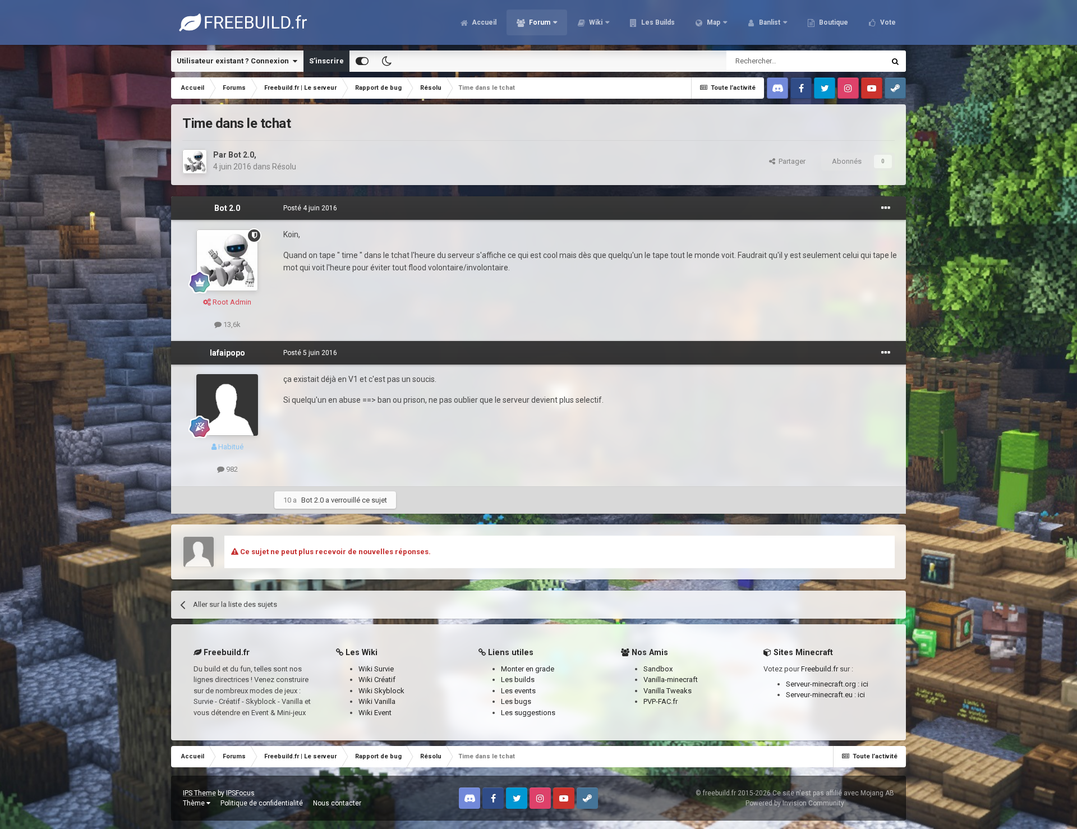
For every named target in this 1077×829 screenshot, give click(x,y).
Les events (518, 691)
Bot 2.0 (241, 154)
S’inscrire (326, 61)
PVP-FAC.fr (660, 701)
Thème (194, 803)
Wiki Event (375, 712)
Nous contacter (337, 803)
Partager (790, 161)
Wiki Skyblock (381, 691)
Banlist (768, 22)
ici (864, 684)
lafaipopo (227, 352)
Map (712, 22)
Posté (310, 208)
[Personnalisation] (362, 61)
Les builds (518, 679)
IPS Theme (199, 793)
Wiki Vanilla (376, 701)
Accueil (483, 22)
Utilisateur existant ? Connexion (234, 61)
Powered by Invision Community (794, 803)
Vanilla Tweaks (667, 691)
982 (231, 469)
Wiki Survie (376, 669)
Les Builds (657, 22)
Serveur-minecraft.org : (823, 684)
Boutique (832, 22)
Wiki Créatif (376, 679)
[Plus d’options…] (886, 208)
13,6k (231, 324)
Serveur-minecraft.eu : (822, 694)
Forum (538, 22)
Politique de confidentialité (261, 803)
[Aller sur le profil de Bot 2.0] (194, 161)
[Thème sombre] (386, 61)
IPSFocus (240, 793)
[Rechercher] (895, 61)
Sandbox (658, 669)
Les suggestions (528, 712)
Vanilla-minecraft (670, 679)
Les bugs (516, 701)
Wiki (594, 22)
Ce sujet (856, 61)
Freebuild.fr (819, 669)
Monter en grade (527, 669)
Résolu (284, 166)
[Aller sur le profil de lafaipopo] (227, 405)
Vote (887, 22)
